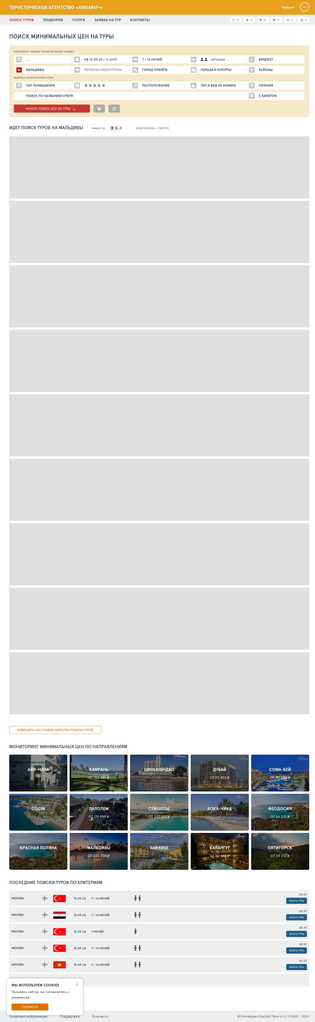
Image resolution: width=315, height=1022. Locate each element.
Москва (18, 898)
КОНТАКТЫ (140, 20)
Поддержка (70, 1016)
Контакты (100, 1016)
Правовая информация (28, 1016)
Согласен (30, 1007)
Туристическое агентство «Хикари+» (56, 7)
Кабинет (288, 7)
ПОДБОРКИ (53, 20)
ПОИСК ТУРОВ (21, 20)
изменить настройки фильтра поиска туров (55, 730)
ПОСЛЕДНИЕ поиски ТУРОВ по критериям (55, 882)
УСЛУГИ (78, 20)
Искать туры (296, 900)
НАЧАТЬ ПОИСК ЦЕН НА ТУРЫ (48, 108)
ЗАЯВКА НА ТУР (107, 20)
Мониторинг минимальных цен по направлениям (68, 746)
